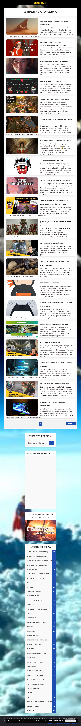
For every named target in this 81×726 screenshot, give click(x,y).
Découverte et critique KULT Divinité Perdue (55, 141)
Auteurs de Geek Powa (55, 723)
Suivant (70, 423)
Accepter (70, 721)
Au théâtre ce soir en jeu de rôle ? (51, 43)
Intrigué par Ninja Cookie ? (49, 283)
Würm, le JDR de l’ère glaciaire (50, 343)
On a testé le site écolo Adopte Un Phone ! (54, 324)
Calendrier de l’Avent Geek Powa (51, 81)
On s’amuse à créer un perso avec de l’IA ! (54, 61)
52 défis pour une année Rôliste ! (51, 161)
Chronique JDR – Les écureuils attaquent (54, 384)
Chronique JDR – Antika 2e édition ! (52, 243)
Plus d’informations (55, 721)
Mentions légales (70, 723)
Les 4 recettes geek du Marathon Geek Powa (55, 99)
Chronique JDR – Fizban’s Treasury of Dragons (56, 181)
